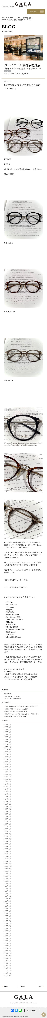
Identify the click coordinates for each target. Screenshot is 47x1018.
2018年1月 (7, 968)
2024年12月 (8, 774)
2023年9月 (7, 811)
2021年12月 (8, 863)
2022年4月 (7, 853)
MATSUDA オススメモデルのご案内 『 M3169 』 (22, 714)
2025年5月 (7, 762)
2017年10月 (8, 975)
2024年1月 (7, 801)
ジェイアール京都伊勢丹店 (22, 65)
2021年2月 (7, 888)
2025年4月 (7, 764)
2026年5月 (7, 732)
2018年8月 (7, 958)
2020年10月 (8, 898)
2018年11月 (8, 953)
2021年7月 (7, 876)
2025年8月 (7, 754)
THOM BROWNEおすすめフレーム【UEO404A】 (21, 706)
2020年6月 (7, 908)
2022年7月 (7, 846)
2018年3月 (7, 963)
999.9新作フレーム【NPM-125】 (16, 716)
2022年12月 (8, 834)
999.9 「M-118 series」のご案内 (16, 711)
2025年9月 (7, 752)
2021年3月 (7, 886)
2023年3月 (7, 826)
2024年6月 (7, 789)
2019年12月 (8, 921)
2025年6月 (7, 759)
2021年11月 (8, 866)
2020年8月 (7, 903)
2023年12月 (8, 804)
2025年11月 (8, 747)
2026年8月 (7, 724)
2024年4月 (7, 794)
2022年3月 (7, 856)
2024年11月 (8, 776)
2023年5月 (7, 821)
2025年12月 (8, 744)
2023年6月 (7, 819)
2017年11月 (8, 973)
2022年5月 (7, 851)
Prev (6, 987)
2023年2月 (7, 829)
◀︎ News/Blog (7, 31)
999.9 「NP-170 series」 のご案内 (16, 709)
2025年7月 (7, 757)
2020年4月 (7, 913)
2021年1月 (7, 891)
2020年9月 (7, 901)
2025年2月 (7, 769)
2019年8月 (7, 931)
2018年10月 (8, 955)
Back (23, 987)
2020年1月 (7, 918)
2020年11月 (8, 896)
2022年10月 (8, 839)
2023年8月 (7, 814)
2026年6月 (7, 729)
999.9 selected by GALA (12, 696)
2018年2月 (7, 965)
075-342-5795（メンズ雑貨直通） (17, 74)
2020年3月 (7, 916)
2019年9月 (7, 928)
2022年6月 (7, 849)
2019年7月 (7, 933)
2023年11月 (8, 806)
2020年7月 (7, 906)
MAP (7, 71)
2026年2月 (7, 739)
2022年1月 (7, 861)
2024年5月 (7, 791)
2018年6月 (7, 960)
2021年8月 (7, 873)
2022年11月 (8, 836)
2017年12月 (8, 970)
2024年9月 (7, 781)
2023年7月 (7, 816)
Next (40, 987)
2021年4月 (7, 883)
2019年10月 (8, 926)
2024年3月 (7, 796)
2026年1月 (7, 742)
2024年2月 (7, 799)
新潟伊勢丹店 (8, 693)
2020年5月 (7, 911)
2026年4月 (7, 734)
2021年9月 (7, 871)
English (11, 6)
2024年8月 (7, 784)
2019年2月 (7, 946)
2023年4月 (7, 824)
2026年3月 (7, 737)
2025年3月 (7, 767)
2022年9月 (7, 841)
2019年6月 (7, 936)
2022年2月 (7, 858)
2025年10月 (8, 749)
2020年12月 (8, 893)
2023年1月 (7, 831)
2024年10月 (8, 779)
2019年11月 (8, 923)
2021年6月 (7, 878)
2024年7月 (7, 786)
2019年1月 (7, 948)
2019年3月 (7, 943)
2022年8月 (7, 844)
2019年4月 (7, 941)
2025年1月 (7, 771)
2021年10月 (8, 868)
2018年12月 (8, 951)
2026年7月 (7, 727)
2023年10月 (8, 809)
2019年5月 (7, 938)
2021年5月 (7, 881)
